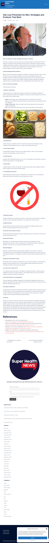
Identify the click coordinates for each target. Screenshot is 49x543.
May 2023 (6, 466)
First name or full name (14, 386)
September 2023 (8, 457)
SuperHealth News (9, 2)
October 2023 (7, 455)
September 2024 (8, 439)
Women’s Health (7, 516)
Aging (5, 483)
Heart (5, 503)
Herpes (5, 505)
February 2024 (7, 446)
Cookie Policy (6, 533)
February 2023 (7, 472)
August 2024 (7, 441)
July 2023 (6, 461)
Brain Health (6, 485)
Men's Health (7, 509)
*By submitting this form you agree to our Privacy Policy (22, 396)
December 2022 (7, 477)
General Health (7, 494)
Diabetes (6, 489)
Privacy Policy (32, 540)
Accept (33, 538)
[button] (46, 528)
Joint (5, 507)
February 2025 (7, 430)
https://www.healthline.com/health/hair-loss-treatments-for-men (19, 325)
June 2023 (6, 463)
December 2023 (7, 450)
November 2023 (7, 452)
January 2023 (7, 474)
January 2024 (7, 448)
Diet (5, 492)
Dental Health (7, 487)
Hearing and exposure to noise (11, 415)
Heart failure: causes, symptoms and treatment (14, 411)
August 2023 (7, 459)
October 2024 (7, 437)
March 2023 (6, 470)
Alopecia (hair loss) (8, 422)
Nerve (5, 512)
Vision (5, 514)
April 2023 (6, 468)
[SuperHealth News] (2, 4)
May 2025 (6, 428)
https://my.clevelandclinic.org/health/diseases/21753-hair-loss (19, 322)
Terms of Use (6, 532)
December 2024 (7, 432)
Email (11, 391)
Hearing (5, 501)
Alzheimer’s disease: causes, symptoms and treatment (16, 407)
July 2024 (6, 443)
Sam (5, 20)
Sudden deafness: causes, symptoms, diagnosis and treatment (18, 418)
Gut (4, 496)
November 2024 (7, 435)
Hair (17, 20)
